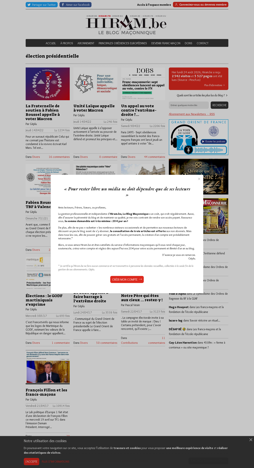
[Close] (199, 179)
